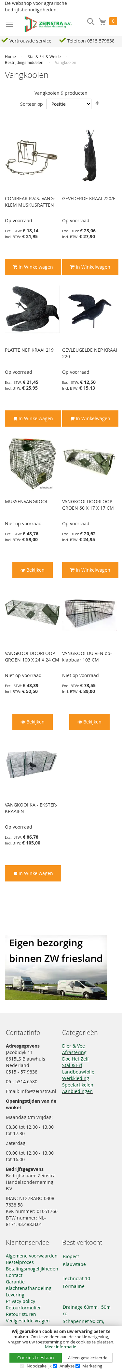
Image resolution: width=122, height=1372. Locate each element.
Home (11, 56)
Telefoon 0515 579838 (91, 41)
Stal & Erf (72, 1065)
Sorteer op (31, 104)
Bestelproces (20, 1262)
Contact (14, 1275)
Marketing (92, 1366)
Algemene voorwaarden (32, 1256)
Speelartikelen (77, 1085)
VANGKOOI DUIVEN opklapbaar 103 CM (87, 656)
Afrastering (74, 1052)
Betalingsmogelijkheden (32, 1269)
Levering (15, 1295)
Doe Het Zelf (75, 1059)
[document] (61, 1349)
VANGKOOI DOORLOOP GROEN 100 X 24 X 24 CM (32, 656)
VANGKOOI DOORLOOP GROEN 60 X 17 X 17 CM (88, 504)
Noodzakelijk (39, 1366)
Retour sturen (21, 1314)
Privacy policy (20, 1301)
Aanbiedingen (77, 1091)
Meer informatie (60, 1347)
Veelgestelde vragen (28, 1320)
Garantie (15, 1282)
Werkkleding (75, 1078)
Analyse (67, 1366)
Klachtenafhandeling (28, 1288)
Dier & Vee (73, 1046)
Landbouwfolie (78, 1072)
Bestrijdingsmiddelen (24, 62)
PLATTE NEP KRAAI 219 (29, 350)
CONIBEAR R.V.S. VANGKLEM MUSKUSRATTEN (30, 201)
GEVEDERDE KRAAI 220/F (88, 198)
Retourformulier (23, 1308)
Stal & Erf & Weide (45, 56)
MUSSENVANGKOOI (26, 501)
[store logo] (45, 24)
